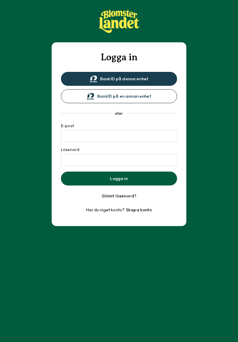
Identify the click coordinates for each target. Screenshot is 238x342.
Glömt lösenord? (119, 196)
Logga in (119, 178)
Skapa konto (139, 209)
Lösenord (70, 149)
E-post (67, 125)
